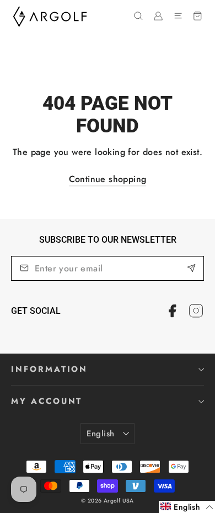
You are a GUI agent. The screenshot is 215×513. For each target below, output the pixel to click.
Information (49, 369)
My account (46, 401)
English (101, 434)
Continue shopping (108, 179)
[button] (187, 507)
